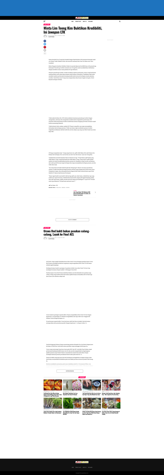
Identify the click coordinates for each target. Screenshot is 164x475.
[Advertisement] (82, 8)
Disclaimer (90, 21)
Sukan (68, 187)
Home (72, 21)
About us (84, 21)
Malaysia (59, 187)
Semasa (63, 187)
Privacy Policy (78, 21)
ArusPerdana (51, 36)
